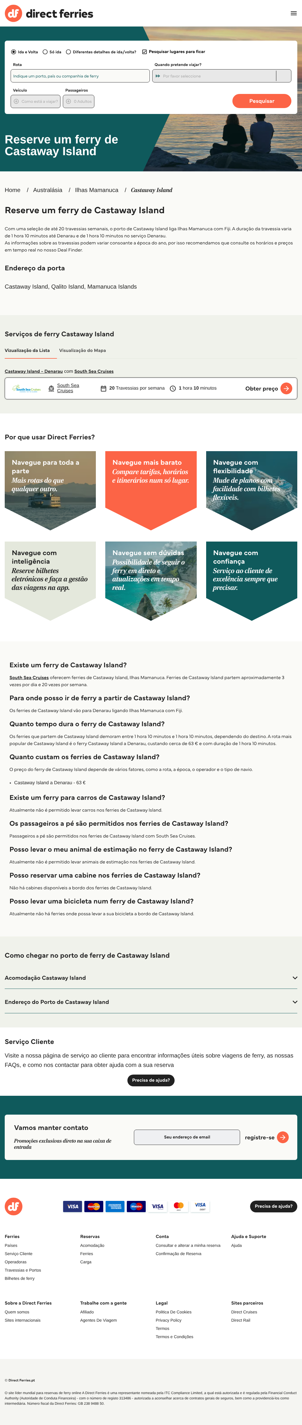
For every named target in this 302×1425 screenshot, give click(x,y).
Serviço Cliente (18, 1253)
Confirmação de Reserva (178, 1253)
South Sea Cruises (94, 371)
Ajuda (236, 1245)
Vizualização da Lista (27, 350)
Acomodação (92, 1245)
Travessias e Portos (23, 1270)
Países (11, 1245)
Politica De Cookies (173, 1312)
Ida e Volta (28, 51)
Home (12, 190)
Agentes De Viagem (98, 1320)
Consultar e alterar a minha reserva (188, 1245)
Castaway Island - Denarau (34, 371)
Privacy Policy (168, 1320)
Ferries (86, 1253)
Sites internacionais (22, 1320)
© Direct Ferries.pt (20, 1380)
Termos (162, 1328)
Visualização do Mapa (82, 350)
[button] (151, 978)
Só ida (55, 51)
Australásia (47, 190)
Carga (85, 1262)
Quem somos (17, 1312)
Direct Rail (240, 1320)
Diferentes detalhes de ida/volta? (104, 51)
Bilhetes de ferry (20, 1278)
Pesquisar (261, 101)
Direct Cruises (244, 1312)
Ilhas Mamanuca (97, 190)
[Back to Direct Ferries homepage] (49, 13)
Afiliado (87, 1312)
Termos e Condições (174, 1336)
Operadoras (16, 1262)
